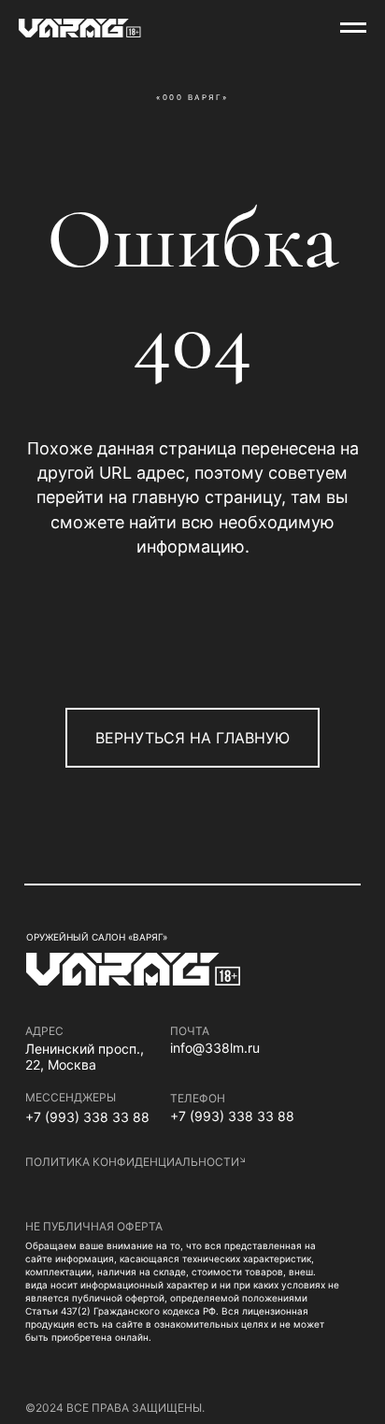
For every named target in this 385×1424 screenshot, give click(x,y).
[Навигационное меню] (353, 28)
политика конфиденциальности (132, 1162)
